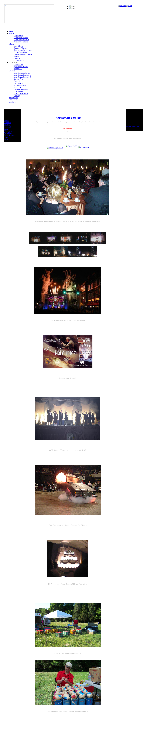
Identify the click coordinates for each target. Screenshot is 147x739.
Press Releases (9, 135)
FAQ (6, 129)
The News (8, 131)
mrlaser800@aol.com (132, 126)
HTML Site (8, 139)
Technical (7, 123)
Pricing (7, 125)
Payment (7, 127)
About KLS (8, 137)
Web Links (8, 133)
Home (6, 121)
